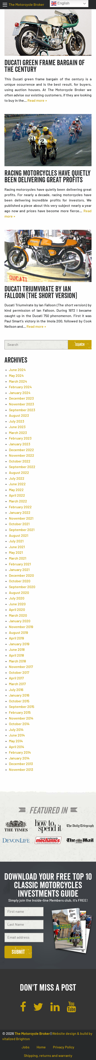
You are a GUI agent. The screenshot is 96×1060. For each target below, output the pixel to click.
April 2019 (16, 638)
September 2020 (22, 587)
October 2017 (19, 672)
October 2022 (19, 461)
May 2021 (16, 552)
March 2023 (18, 433)
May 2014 (16, 741)
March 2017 (17, 684)
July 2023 (16, 421)
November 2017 (21, 667)
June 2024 (17, 370)
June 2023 (17, 427)
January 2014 (19, 758)
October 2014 (19, 724)
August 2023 (19, 415)
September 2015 (21, 707)
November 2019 (21, 627)
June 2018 (17, 649)
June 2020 (17, 604)
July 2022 (16, 478)
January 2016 (19, 695)
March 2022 (18, 501)
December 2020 (21, 575)
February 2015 (20, 712)
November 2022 (21, 455)
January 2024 (19, 393)
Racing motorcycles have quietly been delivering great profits (47, 176)
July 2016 (16, 690)
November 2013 (21, 770)
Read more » (37, 100)
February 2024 (20, 387)
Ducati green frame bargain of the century (44, 66)
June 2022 (17, 484)
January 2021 (19, 570)
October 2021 (19, 524)
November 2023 (21, 404)
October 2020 (19, 581)
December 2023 (21, 398)
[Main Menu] (5, 4)
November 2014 (21, 718)
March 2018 (17, 661)
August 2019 (18, 633)
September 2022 (22, 467)
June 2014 (17, 735)
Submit (18, 952)
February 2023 (20, 438)
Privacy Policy (63, 1047)
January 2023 (19, 444)
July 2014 (16, 730)
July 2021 (16, 541)
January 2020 (19, 621)
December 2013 (21, 764)
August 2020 (19, 593)
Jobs (25, 1047)
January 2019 (19, 644)
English (62, 3)
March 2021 (17, 558)
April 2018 (16, 655)
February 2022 (20, 507)
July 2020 (16, 598)
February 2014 (20, 752)
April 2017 (16, 678)
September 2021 (21, 530)
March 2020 (18, 615)
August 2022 (19, 473)
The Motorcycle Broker (26, 4)
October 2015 (19, 701)
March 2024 (18, 381)
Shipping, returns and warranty (48, 1056)
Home (41, 1047)
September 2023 (22, 410)
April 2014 (16, 747)
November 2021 (21, 518)
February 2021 (20, 564)
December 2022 (21, 450)
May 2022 (16, 490)
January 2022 (19, 512)
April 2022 (17, 495)
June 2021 (17, 547)
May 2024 (16, 376)
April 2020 (17, 610)
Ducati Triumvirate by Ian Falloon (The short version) (40, 292)
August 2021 (18, 535)
